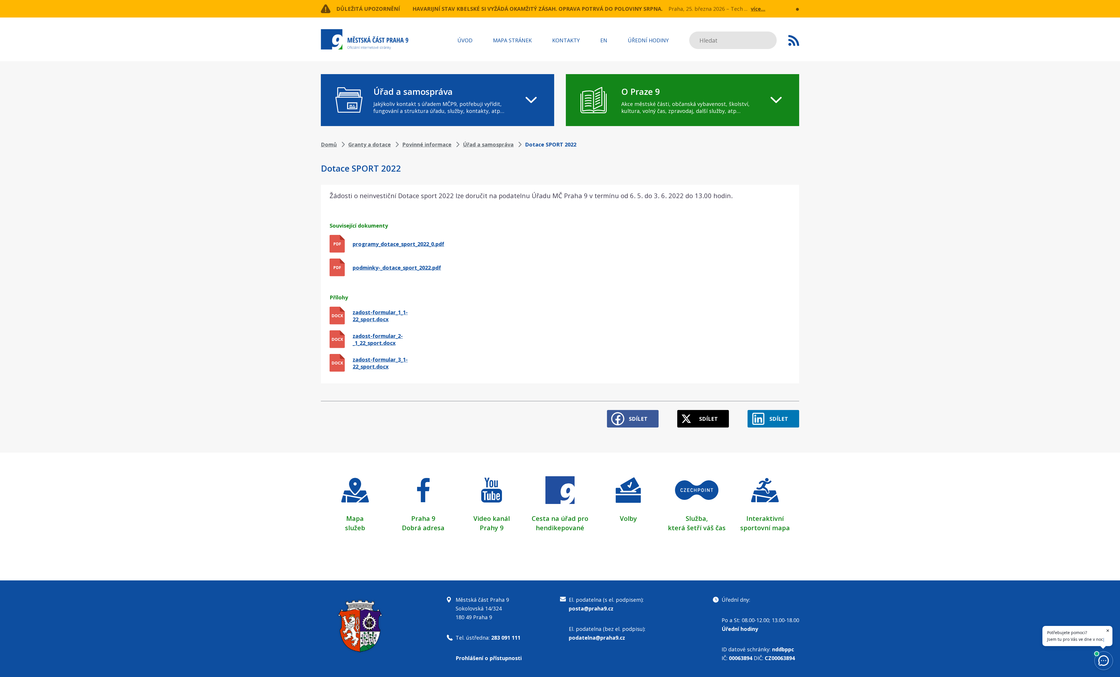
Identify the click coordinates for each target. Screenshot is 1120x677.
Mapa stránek (512, 40)
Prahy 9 (492, 527)
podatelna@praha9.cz (597, 637)
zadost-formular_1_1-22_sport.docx (380, 316)
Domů (329, 144)
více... (758, 8)
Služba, (697, 518)
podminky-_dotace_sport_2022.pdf (397, 267)
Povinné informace (427, 144)
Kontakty (566, 40)
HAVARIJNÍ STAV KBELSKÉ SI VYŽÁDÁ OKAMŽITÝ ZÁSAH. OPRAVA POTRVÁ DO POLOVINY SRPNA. (537, 8)
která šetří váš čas (697, 527)
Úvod (465, 40)
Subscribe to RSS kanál (793, 40)
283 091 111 (505, 637)
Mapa (355, 518)
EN (603, 40)
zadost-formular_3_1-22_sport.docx (380, 363)
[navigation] (437, 100)
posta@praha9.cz (591, 608)
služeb (355, 527)
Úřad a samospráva (488, 144)
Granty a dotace (369, 144)
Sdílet (638, 418)
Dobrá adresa (423, 527)
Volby (628, 518)
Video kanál (491, 518)
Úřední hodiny (648, 40)
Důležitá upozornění (368, 8)
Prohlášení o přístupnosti (489, 658)
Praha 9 (423, 518)
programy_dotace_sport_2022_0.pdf (398, 243)
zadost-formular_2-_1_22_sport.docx (378, 339)
